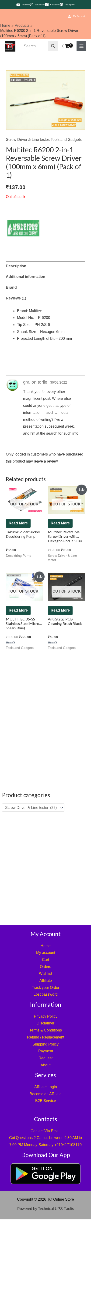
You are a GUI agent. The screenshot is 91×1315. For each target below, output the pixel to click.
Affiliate (45, 981)
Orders (45, 967)
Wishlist (45, 973)
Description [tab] (16, 266)
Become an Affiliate (46, 1094)
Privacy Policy (45, 1016)
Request (45, 1058)
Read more (18, 523)
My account (45, 953)
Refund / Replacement (45, 1037)
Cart (45, 960)
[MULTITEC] (23, 228)
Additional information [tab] (25, 277)
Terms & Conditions (45, 1030)
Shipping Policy (45, 1044)
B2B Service (45, 1101)
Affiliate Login (45, 1087)
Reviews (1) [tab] (16, 298)
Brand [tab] (11, 287)
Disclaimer (45, 1023)
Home (46, 946)
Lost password (46, 994)
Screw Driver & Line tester (27, 140)
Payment (45, 1051)
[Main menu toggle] (81, 46)
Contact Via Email (45, 1131)
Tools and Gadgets (66, 140)
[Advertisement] (45, 868)
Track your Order (45, 988)
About (45, 1065)
